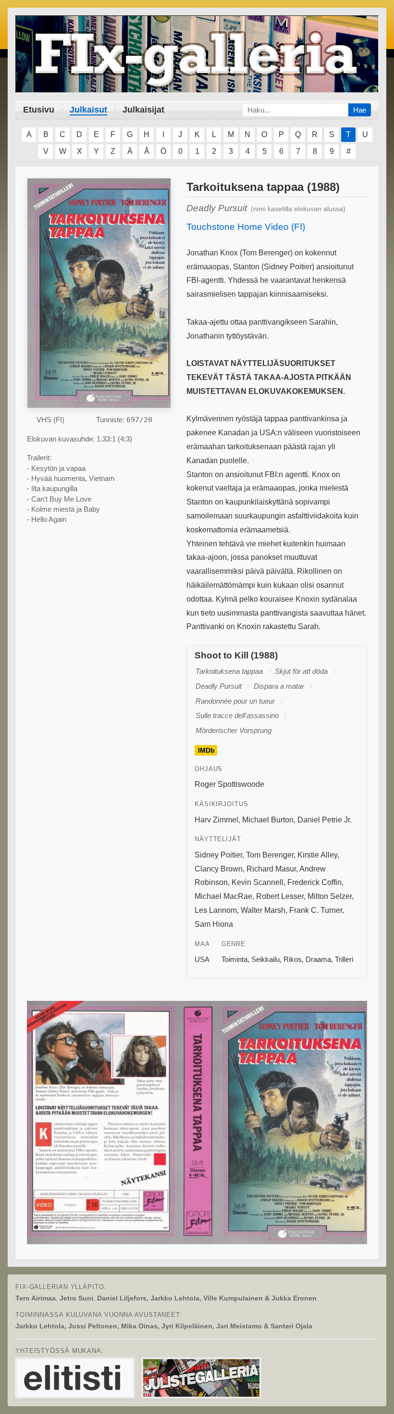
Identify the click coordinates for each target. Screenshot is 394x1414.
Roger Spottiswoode (229, 784)
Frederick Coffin (314, 882)
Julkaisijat (143, 109)
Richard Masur (271, 869)
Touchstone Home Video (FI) (245, 227)
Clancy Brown (219, 869)
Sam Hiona (214, 924)
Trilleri (344, 959)
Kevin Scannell (257, 882)
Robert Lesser (280, 896)
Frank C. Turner (315, 910)
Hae (359, 110)
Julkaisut (88, 109)
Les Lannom (216, 910)
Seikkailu (265, 959)
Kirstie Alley (317, 855)
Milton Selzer (330, 896)
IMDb (206, 750)
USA (202, 959)
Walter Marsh (263, 910)
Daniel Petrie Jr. (324, 820)
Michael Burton (268, 820)
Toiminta (234, 959)
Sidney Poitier (218, 855)
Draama (318, 959)
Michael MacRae (223, 896)
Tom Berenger (270, 855)
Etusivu (38, 109)
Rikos (292, 959)
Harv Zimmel (216, 820)
